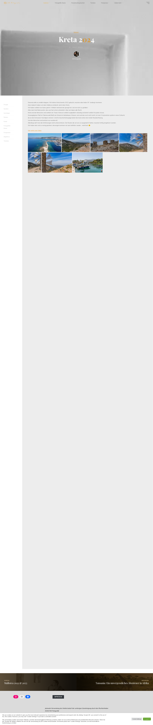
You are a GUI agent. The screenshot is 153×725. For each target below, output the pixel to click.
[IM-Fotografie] (12, 3)
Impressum (58, 697)
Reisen (76, 32)
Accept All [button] (147, 719)
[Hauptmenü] (147, 3)
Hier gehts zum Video (34, 130)
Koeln (5, 121)
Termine (6, 141)
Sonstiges (7, 113)
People (6, 104)
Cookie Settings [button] (137, 719)
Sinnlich (6, 109)
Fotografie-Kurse (7, 127)
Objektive (7, 137)
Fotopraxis (7, 132)
